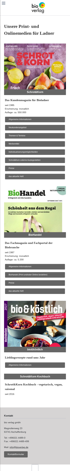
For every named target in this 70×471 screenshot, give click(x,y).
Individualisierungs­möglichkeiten (23, 152)
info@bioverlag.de (19, 447)
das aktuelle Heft (16, 176)
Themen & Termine (17, 136)
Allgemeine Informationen (20, 119)
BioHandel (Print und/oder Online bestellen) (28, 275)
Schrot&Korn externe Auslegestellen (25, 160)
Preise (11, 168)
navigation (3, 3)
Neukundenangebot (17, 127)
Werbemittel (14, 144)
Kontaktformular (16, 454)
